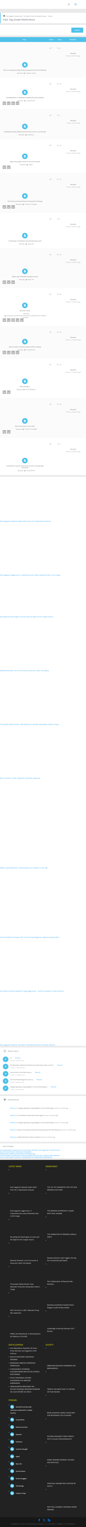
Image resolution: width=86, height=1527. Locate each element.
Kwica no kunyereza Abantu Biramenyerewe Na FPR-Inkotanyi (24, 70)
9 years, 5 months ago (73, 452)
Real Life (31, 244)
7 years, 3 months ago (73, 153)
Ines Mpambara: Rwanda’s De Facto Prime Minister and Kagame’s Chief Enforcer (30, 1150)
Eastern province (21, 1427)
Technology (19, 1486)
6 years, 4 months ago (73, 91)
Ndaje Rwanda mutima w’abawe (29, 1137)
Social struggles (21, 1479)
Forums (50, 16)
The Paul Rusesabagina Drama (20, 1080)
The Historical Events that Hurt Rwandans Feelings (25, 201)
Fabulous (31, 135)
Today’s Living (31, 73)
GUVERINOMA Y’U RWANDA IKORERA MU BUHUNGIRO (25, 98)
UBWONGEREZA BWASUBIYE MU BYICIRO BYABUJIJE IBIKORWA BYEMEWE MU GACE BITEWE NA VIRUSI (25, 1389)
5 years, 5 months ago (73, 56)
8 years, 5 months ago (73, 227)
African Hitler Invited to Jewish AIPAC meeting (25, 347)
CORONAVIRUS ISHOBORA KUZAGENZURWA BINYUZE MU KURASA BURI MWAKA (30, 1155)
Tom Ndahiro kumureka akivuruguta (30, 1115)
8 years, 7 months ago (73, 262)
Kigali (31, 165)
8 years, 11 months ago (73, 340)
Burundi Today (25, 311)
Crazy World (30, 101)
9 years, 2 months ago (73, 412)
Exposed (18, 1434)
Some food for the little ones (20, 1072)
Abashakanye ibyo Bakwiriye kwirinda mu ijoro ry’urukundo (25, 132)
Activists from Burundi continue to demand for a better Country (26, 317)
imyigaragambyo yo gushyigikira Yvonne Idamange (28, 1087)
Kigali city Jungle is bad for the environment (25, 162)
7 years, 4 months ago (73, 187)
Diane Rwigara (25, 386)
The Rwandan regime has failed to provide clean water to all (31, 1065)
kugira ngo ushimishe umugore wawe (25, 277)
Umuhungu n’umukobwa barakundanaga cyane (24, 241)
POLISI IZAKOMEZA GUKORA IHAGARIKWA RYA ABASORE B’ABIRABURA (26, 1157)
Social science (20, 1471)
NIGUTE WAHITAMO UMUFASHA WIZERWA (15, 1152)
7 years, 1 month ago (73, 123)
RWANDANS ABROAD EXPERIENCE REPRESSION (17, 1154)
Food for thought (31, 204)
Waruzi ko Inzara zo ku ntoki (25, 426)
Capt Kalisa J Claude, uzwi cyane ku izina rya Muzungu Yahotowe (25, 467)
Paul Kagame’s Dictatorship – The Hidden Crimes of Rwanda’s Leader (26, 16)
